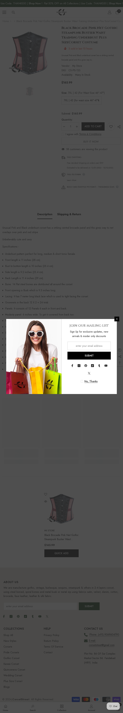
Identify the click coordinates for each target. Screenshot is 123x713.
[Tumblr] (99, 365)
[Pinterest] (85, 365)
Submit (89, 355)
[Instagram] (79, 365)
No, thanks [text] (91, 381)
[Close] (117, 319)
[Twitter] (89, 373)
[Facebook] (72, 365)
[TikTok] (92, 365)
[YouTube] (106, 365)
